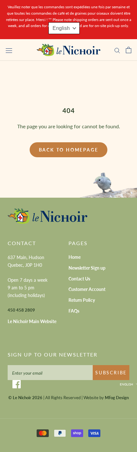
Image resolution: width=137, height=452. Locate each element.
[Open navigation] (9, 50)
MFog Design (117, 397)
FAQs (73, 311)
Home (74, 257)
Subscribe (111, 372)
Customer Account (86, 289)
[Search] (117, 50)
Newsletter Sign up (86, 268)
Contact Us (79, 278)
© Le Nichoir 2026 (25, 397)
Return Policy (81, 300)
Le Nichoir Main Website (32, 321)
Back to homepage (68, 149)
